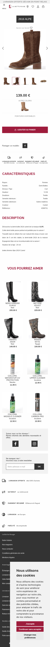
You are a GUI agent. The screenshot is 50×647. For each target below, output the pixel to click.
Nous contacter (7, 549)
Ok (39, 467)
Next (46, 48)
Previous (3, 48)
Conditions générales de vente (13, 553)
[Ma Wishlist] (32, 6)
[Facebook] (15, 444)
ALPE (41, 227)
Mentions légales (8, 557)
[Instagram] (34, 444)
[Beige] (25, 106)
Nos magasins (7, 545)
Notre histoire (7, 540)
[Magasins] (27, 6)
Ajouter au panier (26, 130)
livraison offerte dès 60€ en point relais (25, 2)
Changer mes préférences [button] (30, 636)
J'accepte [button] (30, 624)
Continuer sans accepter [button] (30, 629)
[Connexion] (38, 6)
